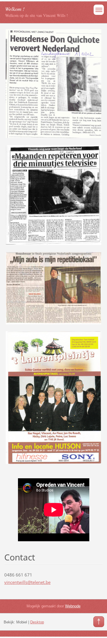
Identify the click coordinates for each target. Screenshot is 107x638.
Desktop (37, 622)
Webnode (72, 606)
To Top (98, 621)
